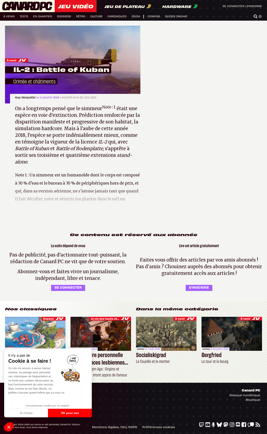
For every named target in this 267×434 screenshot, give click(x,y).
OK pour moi (70, 413)
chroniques (117, 16)
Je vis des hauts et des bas (110, 318)
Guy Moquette (25, 97)
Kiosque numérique (244, 395)
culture (96, 16)
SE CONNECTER (68, 287)
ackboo (140, 349)
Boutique (253, 399)
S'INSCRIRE (199, 287)
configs (154, 16)
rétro (80, 16)
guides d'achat (176, 16)
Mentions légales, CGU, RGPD (114, 427)
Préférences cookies (158, 427)
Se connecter (233, 6)
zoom (135, 16)
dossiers (64, 16)
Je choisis (26, 413)
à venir (9, 16)
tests (24, 16)
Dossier (48, 318)
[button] (9, 427)
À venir (12, 60)
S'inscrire (254, 6)
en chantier (42, 16)
